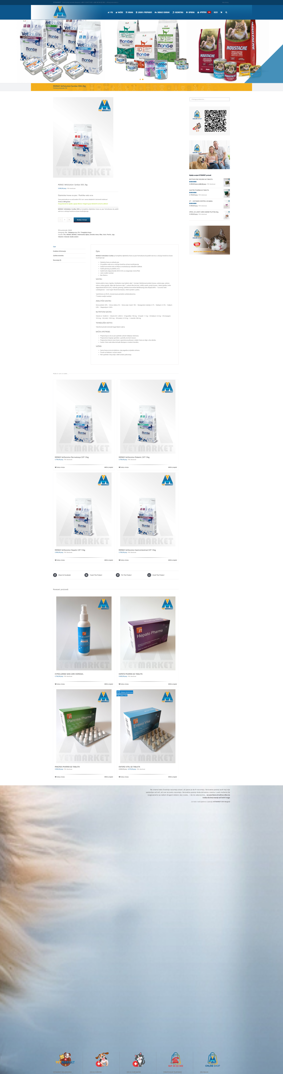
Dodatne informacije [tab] (59, 251)
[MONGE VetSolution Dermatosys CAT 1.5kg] (84, 417)
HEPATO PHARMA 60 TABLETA (130, 674)
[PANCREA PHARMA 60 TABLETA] (84, 726)
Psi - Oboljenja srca (71, 232)
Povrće (109, 234)
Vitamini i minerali (63, 237)
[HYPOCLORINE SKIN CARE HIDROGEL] (84, 633)
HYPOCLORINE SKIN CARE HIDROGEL (69, 674)
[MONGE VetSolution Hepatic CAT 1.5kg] (84, 509)
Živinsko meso (94, 234)
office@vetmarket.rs (112, 2)
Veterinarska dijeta (83, 234)
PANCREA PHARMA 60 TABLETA (67, 767)
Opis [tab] (54, 246)
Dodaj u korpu (82, 220)
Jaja (113, 234)
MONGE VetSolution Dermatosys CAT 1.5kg (72, 457)
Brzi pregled (109, 467)
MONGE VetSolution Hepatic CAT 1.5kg (70, 550)
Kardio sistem (74, 237)
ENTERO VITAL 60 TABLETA (129, 767)
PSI (64, 234)
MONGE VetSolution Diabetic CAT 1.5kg (134, 457)
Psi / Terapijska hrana (84, 232)
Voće (104, 234)
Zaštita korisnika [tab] (58, 255)
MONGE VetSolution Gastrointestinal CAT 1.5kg (137, 550)
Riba (100, 234)
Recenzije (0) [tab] (57, 260)
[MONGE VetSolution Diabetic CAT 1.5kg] (148, 417)
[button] (226, 12)
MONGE (74, 234)
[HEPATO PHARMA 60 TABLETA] (148, 633)
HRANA (68, 234)
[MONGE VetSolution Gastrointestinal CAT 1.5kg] (148, 509)
